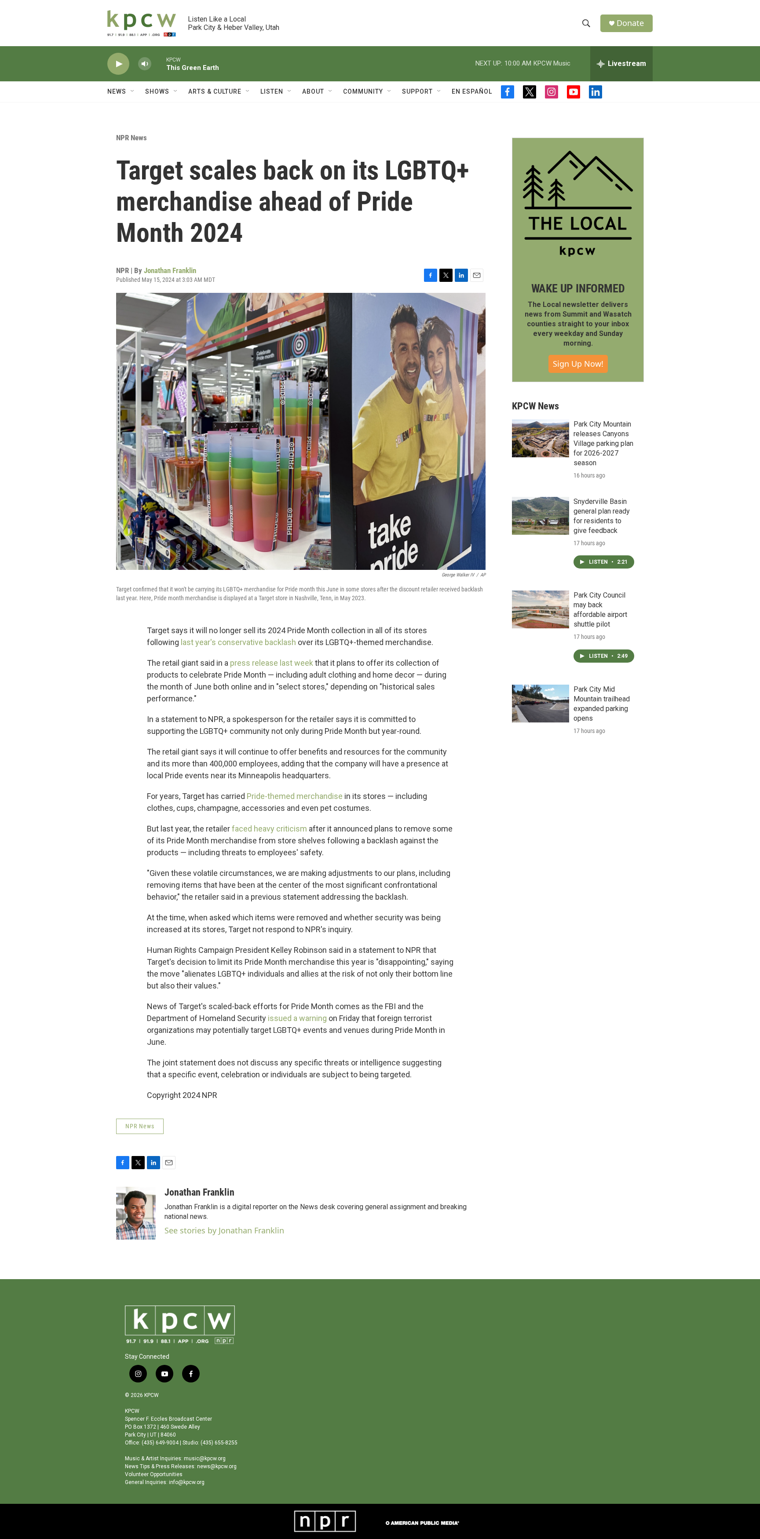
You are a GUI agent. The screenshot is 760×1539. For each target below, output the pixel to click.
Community (363, 91)
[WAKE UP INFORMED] (577, 203)
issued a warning (297, 1018)
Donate (630, 23)
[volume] (144, 64)
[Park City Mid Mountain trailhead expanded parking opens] (540, 703)
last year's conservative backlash (238, 642)
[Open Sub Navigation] (132, 91)
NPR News (131, 137)
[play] (118, 64)
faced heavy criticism (269, 828)
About (313, 91)
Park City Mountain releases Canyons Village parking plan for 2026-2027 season (603, 443)
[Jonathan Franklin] (136, 1213)
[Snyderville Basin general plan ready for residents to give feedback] (540, 516)
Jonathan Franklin (170, 270)
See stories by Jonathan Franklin (224, 1230)
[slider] (158, 63)
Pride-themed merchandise (295, 796)
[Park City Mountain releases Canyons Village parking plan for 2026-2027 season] (540, 438)
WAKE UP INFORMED (578, 288)
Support (417, 91)
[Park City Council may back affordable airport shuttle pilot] (540, 609)
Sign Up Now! (578, 363)
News (116, 91)
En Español (472, 91)
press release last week (271, 662)
